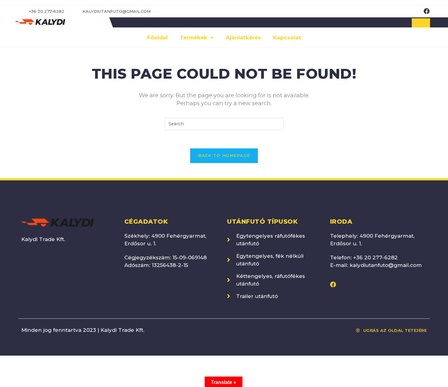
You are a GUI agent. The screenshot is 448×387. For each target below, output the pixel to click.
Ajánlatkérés (243, 37)
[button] (421, 22)
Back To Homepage (224, 155)
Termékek (193, 37)
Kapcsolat (287, 37)
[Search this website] (224, 124)
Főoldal (157, 37)
